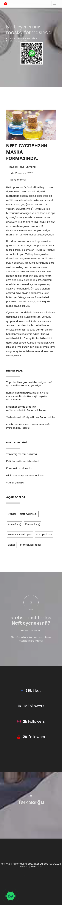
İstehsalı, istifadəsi (30, 545)
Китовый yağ (32, 524)
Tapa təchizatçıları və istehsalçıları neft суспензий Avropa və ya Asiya (29, 384)
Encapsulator (44, 534)
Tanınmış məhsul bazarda (21, 454)
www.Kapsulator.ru (31, 866)
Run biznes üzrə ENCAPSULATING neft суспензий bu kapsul (28, 426)
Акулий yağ (14, 524)
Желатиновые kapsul (20, 534)
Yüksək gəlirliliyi (15, 482)
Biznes (11, 545)
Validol (12, 514)
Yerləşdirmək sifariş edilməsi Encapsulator (31, 417)
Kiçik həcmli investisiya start (22, 461)
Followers (33, 706)
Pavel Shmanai (27, 167)
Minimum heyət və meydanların (24, 475)
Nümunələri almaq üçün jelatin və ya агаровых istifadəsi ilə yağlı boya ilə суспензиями (27, 396)
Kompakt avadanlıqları (19, 468)
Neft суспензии (28, 514)
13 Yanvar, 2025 (24, 173)
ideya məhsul (18, 179)
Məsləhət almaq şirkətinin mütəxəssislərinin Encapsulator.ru (26, 408)
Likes (33, 690)
